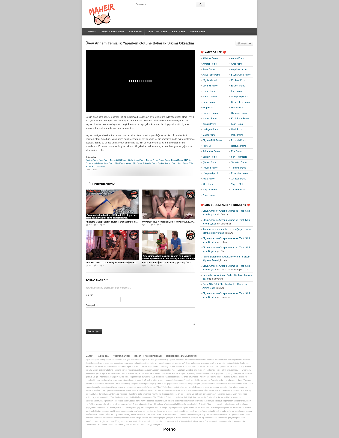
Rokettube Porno (150, 163)
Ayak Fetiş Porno (211, 74)
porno (88, 366)
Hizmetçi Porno (239, 113)
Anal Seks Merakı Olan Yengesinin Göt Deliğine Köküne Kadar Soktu (120, 262)
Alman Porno (237, 58)
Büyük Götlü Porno (118, 160)
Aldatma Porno (92, 160)
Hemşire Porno (210, 113)
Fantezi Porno (177, 160)
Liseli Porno (179, 31)
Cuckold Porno (238, 80)
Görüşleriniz (92, 305)
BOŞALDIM (246, 43)
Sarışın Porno (210, 156)
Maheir (92, 31)
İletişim (137, 356)
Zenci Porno (209, 195)
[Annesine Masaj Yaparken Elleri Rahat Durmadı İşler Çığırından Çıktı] (112, 204)
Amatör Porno (198, 31)
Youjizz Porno (210, 189)
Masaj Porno (209, 135)
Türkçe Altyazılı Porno (112, 31)
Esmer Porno (164, 160)
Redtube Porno (238, 146)
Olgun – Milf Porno (157, 31)
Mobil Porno (120, 163)
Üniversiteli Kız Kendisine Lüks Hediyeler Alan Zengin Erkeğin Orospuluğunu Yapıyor (184, 222)
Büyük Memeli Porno (136, 160)
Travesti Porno (210, 167)
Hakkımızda (103, 356)
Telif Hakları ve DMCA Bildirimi (181, 356)
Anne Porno (135, 31)
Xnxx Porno (183, 163)
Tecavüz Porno (238, 162)
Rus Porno (236, 151)
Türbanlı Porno (238, 167)
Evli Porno (236, 91)
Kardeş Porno (209, 118)
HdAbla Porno (238, 107)
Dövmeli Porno (210, 85)
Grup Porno (208, 107)
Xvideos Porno (238, 178)
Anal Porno (236, 63)
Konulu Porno (97, 163)
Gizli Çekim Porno (240, 102)
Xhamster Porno (239, 173)
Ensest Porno (152, 160)
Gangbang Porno (239, 96)
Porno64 (207, 146)
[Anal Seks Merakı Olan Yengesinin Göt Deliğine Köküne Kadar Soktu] (112, 245)
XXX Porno (208, 184)
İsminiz (89, 295)
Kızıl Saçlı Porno (240, 118)
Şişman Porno (210, 162)
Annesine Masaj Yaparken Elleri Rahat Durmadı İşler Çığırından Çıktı (120, 222)
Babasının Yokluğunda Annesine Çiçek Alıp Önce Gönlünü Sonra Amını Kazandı (181, 262)
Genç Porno (209, 102)
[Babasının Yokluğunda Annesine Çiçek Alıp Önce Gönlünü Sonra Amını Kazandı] (168, 245)
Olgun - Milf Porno (134, 163)
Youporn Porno (98, 166)
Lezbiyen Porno (210, 129)
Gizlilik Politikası (153, 356)
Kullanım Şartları (121, 356)
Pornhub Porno (238, 140)
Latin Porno (109, 163)
